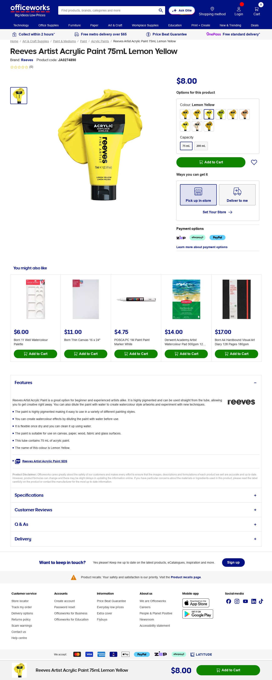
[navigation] (21, 25)
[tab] (136, 382)
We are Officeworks (153, 601)
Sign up (233, 562)
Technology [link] (21, 25)
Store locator (20, 601)
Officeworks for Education (71, 619)
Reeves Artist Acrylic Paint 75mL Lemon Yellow (144, 41)
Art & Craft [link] (115, 25)
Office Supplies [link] (48, 25)
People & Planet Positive (156, 613)
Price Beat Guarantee (111, 601)
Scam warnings (21, 625)
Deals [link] (255, 25)
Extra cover (104, 613)
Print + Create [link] (200, 25)
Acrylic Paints (100, 41)
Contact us (18, 631)
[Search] (161, 10)
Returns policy (21, 619)
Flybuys (102, 619)
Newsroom (147, 619)
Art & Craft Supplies (36, 41)
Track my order (21, 607)
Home (14, 41)
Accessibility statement (155, 625)
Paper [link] (94, 25)
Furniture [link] (74, 25)
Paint (83, 41)
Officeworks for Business (70, 613)
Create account (64, 601)
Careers (145, 607)
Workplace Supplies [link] (145, 25)
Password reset (64, 607)
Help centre (19, 638)
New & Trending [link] (230, 25)
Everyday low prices (110, 607)
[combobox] (111, 10)
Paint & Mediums (64, 41)
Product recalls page (186, 577)
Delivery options (22, 613)
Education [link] (175, 25)
